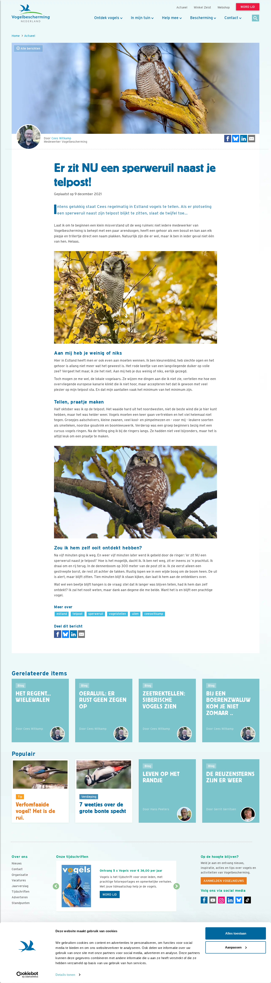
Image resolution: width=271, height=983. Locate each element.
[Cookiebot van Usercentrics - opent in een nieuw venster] (27, 975)
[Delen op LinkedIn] (243, 138)
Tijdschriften (20, 891)
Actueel (29, 35)
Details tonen (65, 974)
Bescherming (201, 18)
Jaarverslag (20, 886)
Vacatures (19, 880)
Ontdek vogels (106, 18)
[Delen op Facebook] (227, 138)
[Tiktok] (247, 900)
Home (16, 35)
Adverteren (20, 897)
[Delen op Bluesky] (235, 138)
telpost (78, 613)
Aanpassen (233, 947)
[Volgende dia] (176, 899)
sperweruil (95, 613)
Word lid (109, 894)
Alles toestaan (235, 933)
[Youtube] (212, 900)
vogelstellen (117, 613)
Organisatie (20, 875)
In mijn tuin (140, 18)
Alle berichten (30, 48)
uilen (135, 613)
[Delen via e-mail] (251, 138)
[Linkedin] (230, 900)
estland (62, 613)
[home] (31, 13)
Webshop (223, 7)
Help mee (170, 18)
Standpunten (21, 903)
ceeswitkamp (153, 613)
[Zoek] (255, 18)
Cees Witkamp (61, 138)
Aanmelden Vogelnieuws (223, 880)
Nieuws (17, 863)
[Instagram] (221, 900)
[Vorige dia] (56, 899)
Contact (231, 18)
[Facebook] (204, 900)
